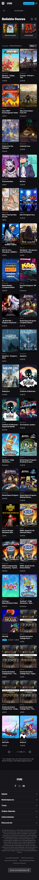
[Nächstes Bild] (35, 19)
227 (18, 752)
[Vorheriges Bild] (31, 19)
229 (24, 752)
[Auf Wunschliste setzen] (17, 51)
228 (21, 752)
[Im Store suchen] (4, 10)
